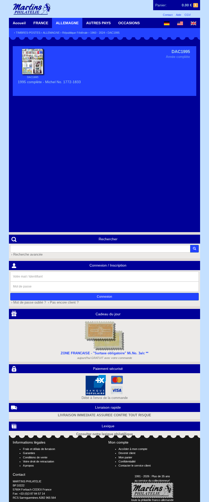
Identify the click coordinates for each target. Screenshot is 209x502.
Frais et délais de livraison (39, 448)
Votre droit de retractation (38, 461)
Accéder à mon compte (133, 448)
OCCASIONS (129, 23)
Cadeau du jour (108, 314)
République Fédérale (75, 32)
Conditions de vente (35, 457)
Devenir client (127, 453)
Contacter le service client (135, 465)
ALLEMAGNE (67, 23)
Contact (168, 14)
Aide (178, 14)
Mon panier (125, 457)
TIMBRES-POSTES (28, 32)
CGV (188, 14)
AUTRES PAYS (98, 23)
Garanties (29, 453)
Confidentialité (127, 461)
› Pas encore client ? (63, 302)
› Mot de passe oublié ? (28, 302)
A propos (28, 465)
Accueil (19, 23)
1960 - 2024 (97, 32)
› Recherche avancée (26, 254)
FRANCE (40, 23)
